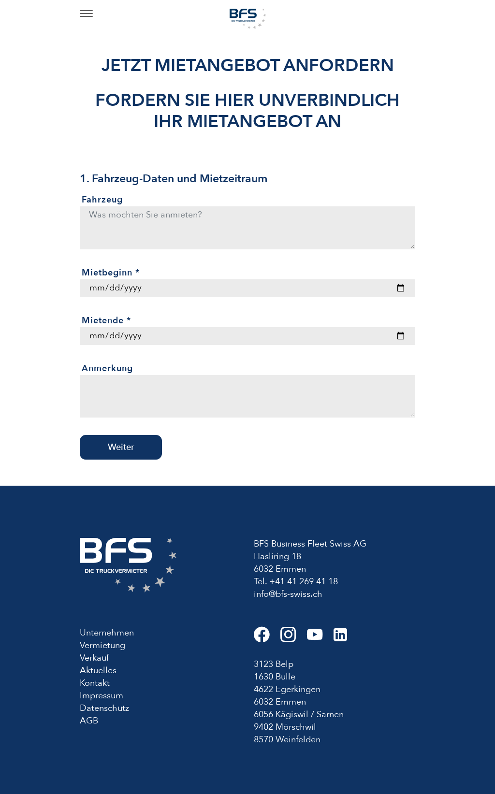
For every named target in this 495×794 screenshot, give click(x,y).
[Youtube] (320, 639)
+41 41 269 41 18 (303, 582)
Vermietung (102, 645)
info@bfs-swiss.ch (288, 594)
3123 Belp (273, 664)
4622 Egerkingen (287, 689)
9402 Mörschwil (285, 727)
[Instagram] (293, 639)
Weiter (121, 447)
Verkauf (94, 658)
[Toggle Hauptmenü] (86, 14)
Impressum (101, 696)
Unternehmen (107, 633)
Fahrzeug (102, 200)
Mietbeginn (111, 273)
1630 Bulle (274, 677)
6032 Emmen (280, 702)
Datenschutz (104, 708)
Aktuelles (98, 670)
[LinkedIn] (345, 639)
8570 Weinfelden (287, 740)
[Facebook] (267, 639)
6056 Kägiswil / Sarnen (299, 714)
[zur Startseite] (248, 18)
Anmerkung (107, 368)
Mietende (106, 321)
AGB (89, 721)
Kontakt (95, 683)
